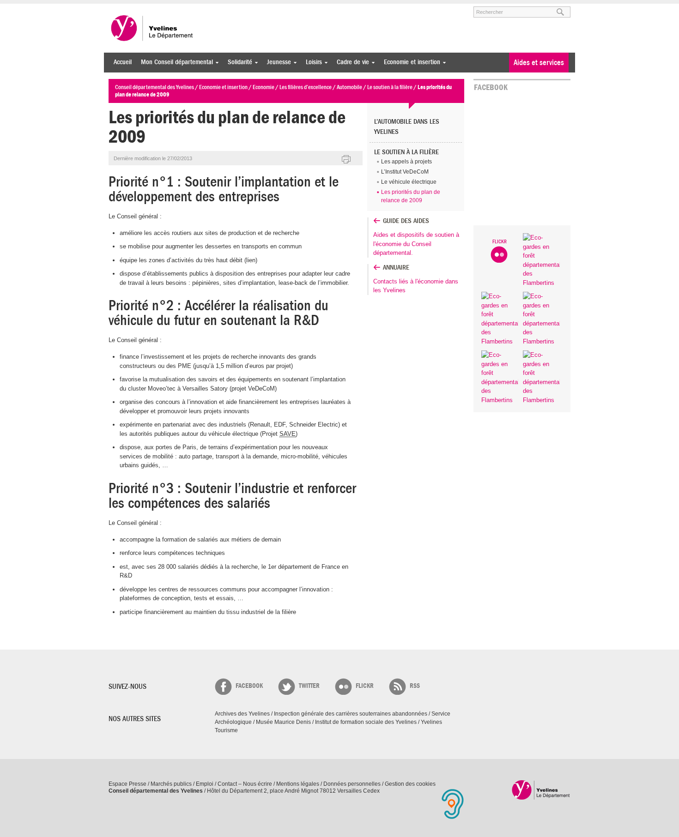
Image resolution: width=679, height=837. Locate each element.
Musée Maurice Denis (283, 722)
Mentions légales (297, 784)
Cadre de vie (350, 62)
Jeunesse (276, 62)
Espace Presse (127, 784)
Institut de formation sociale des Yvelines (366, 722)
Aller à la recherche (216, 8)
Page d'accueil (541, 790)
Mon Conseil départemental (174, 62)
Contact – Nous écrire (245, 784)
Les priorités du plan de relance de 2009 (410, 196)
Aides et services (539, 62)
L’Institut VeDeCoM (405, 172)
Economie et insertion (409, 62)
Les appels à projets (406, 161)
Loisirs (311, 62)
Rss (415, 685)
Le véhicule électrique (408, 182)
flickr (365, 685)
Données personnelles (352, 784)
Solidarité (237, 62)
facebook (249, 685)
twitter (309, 685)
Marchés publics (171, 784)
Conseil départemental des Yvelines (152, 28)
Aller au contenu (165, 8)
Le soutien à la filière (406, 152)
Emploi (204, 784)
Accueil (123, 62)
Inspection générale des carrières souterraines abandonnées (350, 714)
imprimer (346, 159)
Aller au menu (121, 8)
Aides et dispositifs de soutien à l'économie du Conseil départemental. (416, 243)
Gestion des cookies (410, 784)
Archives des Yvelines (242, 714)
